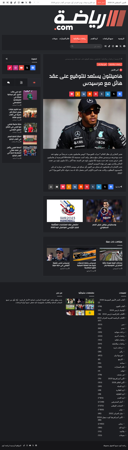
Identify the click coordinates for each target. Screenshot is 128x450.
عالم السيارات (64, 39)
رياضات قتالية (120, 340)
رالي (121, 351)
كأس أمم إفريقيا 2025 (116, 379)
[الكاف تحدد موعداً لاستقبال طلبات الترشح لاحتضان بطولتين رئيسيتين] (89, 312)
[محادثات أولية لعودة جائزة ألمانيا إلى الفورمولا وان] (111, 254)
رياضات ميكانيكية (79, 39)
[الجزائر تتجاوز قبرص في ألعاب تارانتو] (30, 139)
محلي (120, 424)
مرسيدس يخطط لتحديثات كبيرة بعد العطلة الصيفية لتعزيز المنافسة (86, 265)
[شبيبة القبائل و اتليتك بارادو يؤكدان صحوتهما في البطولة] (89, 301)
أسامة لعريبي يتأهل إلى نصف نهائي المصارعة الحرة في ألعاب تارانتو (14, 151)
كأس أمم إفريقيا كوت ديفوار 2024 (110, 417)
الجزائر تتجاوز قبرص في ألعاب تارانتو (14, 138)
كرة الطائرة (120, 390)
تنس (123, 324)
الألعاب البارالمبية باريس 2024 (113, 314)
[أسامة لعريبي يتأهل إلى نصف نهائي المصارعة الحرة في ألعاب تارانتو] (30, 151)
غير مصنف (121, 375)
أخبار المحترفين (117, 402)
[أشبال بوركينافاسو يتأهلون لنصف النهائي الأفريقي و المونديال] (70, 306)
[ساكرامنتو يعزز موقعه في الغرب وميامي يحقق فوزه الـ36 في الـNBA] (80, 301)
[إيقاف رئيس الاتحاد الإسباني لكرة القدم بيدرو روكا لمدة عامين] (80, 306)
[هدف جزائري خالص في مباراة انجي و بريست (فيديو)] (70, 312)
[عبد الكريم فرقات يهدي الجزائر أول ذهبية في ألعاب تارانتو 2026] (30, 112)
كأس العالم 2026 (118, 382)
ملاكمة (122, 431)
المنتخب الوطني (117, 406)
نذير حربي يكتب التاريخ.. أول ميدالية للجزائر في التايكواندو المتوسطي (14, 97)
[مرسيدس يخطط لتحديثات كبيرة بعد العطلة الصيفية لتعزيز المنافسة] (84, 254)
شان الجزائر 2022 (116, 413)
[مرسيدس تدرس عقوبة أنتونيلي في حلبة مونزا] (58, 254)
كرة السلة (121, 386)
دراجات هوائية (119, 332)
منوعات (55, 39)
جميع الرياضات (108, 39)
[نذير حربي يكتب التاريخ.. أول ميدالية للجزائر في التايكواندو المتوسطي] (30, 95)
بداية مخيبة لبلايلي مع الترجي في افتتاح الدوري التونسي (76, 2)
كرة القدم (94, 39)
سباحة (122, 363)
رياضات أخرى (120, 336)
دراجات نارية (118, 348)
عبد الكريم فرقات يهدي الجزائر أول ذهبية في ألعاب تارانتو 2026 (14, 113)
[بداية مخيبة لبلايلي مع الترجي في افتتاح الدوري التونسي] (30, 127)
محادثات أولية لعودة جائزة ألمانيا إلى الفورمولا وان (112, 264)
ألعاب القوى (120, 306)
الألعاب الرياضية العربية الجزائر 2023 (111, 318)
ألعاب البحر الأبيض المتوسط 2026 (112, 300)
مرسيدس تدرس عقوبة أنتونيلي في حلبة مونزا (61, 264)
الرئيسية (121, 39)
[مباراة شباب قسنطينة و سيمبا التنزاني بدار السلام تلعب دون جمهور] (89, 306)
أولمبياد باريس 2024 (117, 310)
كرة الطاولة (120, 394)
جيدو (123, 328)
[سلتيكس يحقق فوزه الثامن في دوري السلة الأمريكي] (70, 301)
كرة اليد (122, 428)
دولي (121, 409)
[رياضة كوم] (90, 20)
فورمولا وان (102, 64)
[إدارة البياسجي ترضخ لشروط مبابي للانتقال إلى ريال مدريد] (80, 312)
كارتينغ (120, 359)
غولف (122, 371)
